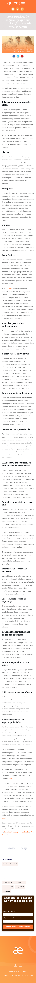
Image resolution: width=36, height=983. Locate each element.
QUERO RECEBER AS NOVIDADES (18, 927)
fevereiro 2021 (8, 887)
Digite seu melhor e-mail (12, 918)
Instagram (17, 832)
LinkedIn (25, 832)
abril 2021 (6, 891)
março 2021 (19, 887)
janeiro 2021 (20, 882)
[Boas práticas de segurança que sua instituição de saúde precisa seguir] (18, 44)
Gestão (5, 864)
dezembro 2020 (8, 882)
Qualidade (14, 864)
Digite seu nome (9, 911)
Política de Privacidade (18, 971)
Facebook (8, 832)
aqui (11, 288)
